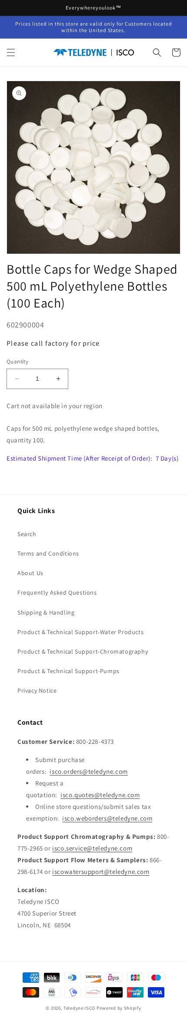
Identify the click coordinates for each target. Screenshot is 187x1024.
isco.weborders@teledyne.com (107, 818)
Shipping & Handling (45, 612)
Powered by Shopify (119, 1008)
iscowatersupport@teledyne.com (100, 871)
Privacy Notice (37, 690)
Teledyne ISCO (79, 1008)
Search (27, 534)
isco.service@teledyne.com (92, 848)
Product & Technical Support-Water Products (80, 632)
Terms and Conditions (48, 553)
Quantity (17, 361)
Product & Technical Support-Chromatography (82, 651)
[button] (10, 52)
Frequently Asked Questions (57, 592)
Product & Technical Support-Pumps (68, 671)
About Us (30, 573)
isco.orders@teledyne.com (88, 771)
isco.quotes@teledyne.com (100, 795)
